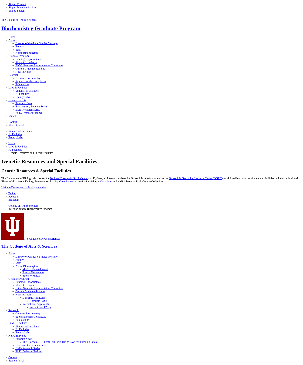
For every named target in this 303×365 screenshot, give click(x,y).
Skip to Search (16, 10)
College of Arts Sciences (23, 205)
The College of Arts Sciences (18, 19)
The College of (42, 238)
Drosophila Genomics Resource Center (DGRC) (196, 178)
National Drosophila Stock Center (69, 178)
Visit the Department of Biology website (23, 187)
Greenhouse (66, 181)
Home (11, 36)
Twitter (12, 193)
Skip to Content (17, 4)
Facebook (13, 196)
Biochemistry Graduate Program (40, 28)
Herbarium (106, 181)
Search (12, 115)
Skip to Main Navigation (22, 7)
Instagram (13, 199)
